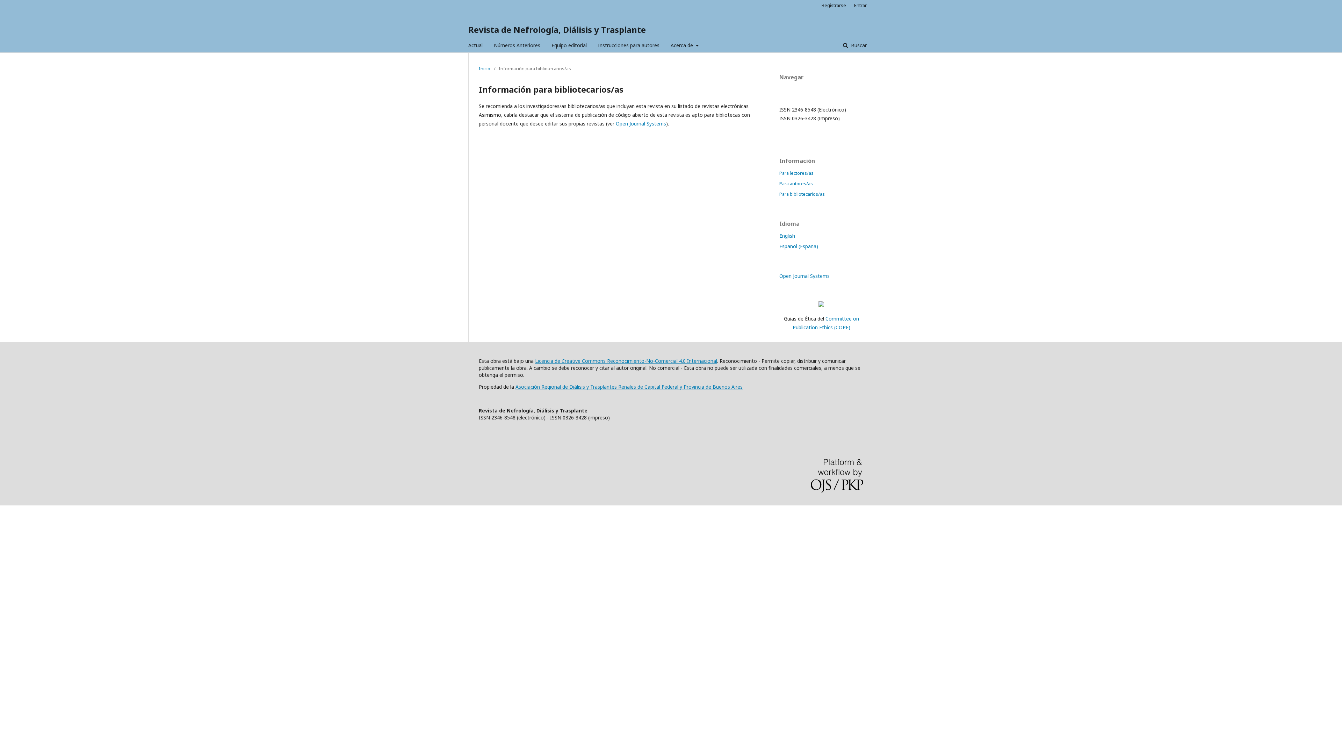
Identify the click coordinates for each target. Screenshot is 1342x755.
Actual (475, 45)
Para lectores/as (796, 173)
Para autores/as (796, 183)
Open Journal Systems (641, 123)
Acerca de (682, 45)
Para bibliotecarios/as (802, 194)
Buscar (858, 45)
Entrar (860, 5)
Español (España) (798, 246)
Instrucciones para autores (628, 45)
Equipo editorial (569, 45)
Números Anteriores (517, 45)
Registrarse (834, 5)
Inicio (484, 68)
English (787, 235)
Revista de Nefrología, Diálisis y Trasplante (557, 29)
